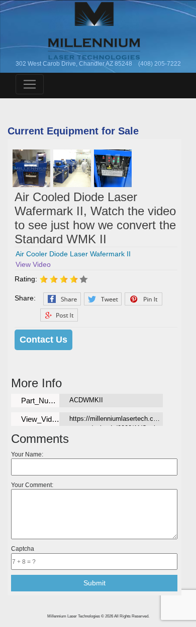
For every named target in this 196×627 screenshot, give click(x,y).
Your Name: (27, 454)
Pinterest (143, 298)
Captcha (22, 548)
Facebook (62, 298)
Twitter (103, 298)
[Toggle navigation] (30, 84)
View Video (33, 264)
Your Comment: (32, 485)
